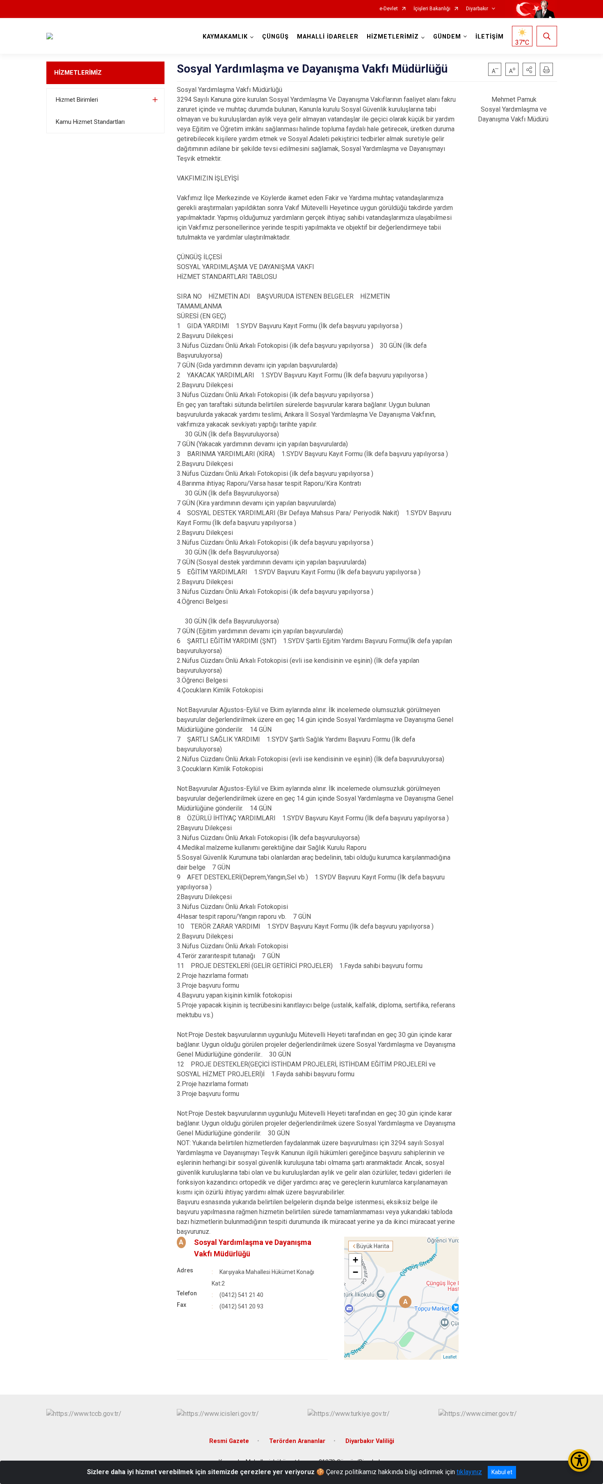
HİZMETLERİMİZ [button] (393, 36)
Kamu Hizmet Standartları (90, 122)
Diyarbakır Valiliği (369, 1441)
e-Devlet (388, 8)
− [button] (355, 1272)
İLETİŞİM (489, 36)
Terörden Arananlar (297, 1441)
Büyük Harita (372, 1246)
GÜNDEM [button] (447, 36)
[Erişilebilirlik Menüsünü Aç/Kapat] (579, 1460)
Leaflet (450, 1356)
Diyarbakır (477, 8)
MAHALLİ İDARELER (328, 36)
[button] (529, 69)
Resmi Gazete (229, 1441)
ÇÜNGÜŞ (275, 36)
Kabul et (501, 1472)
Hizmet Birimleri (77, 99)
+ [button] (355, 1260)
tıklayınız (469, 1472)
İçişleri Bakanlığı (431, 8)
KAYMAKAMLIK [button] (225, 36)
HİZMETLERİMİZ (78, 72)
